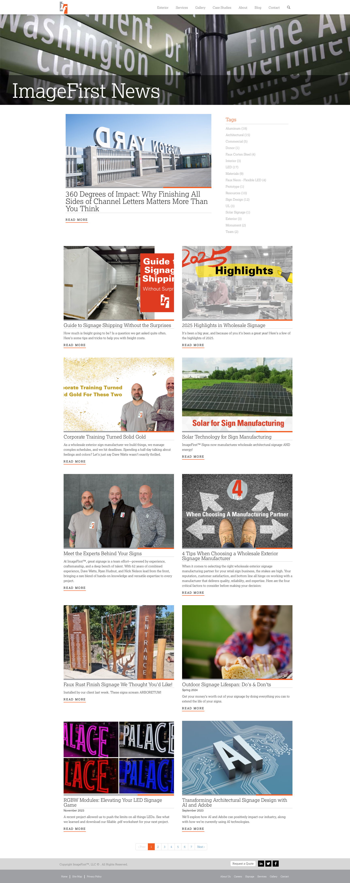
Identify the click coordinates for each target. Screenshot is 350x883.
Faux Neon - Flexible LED (246, 180)
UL (230, 206)
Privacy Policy (94, 876)
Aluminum (236, 128)
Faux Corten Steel (240, 154)
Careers (238, 876)
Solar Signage (238, 212)
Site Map (77, 876)
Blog (258, 7)
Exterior (163, 7)
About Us (225, 876)
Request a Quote (243, 863)
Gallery (200, 7)
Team (232, 231)
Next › (201, 846)
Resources (236, 193)
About (243, 7)
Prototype (235, 186)
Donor (232, 148)
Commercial (237, 141)
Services (182, 7)
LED (232, 167)
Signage (249, 876)
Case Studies (222, 7)
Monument (236, 225)
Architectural (238, 135)
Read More (77, 219)
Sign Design (238, 199)
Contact (274, 7)
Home (64, 876)
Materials (234, 173)
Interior (233, 161)
